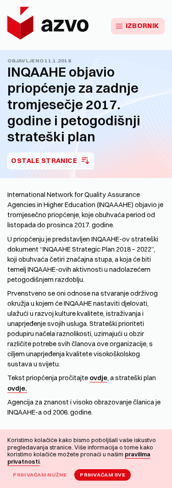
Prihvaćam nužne (40, 474)
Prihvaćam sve (102, 474)
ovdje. (17, 388)
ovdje (98, 378)
